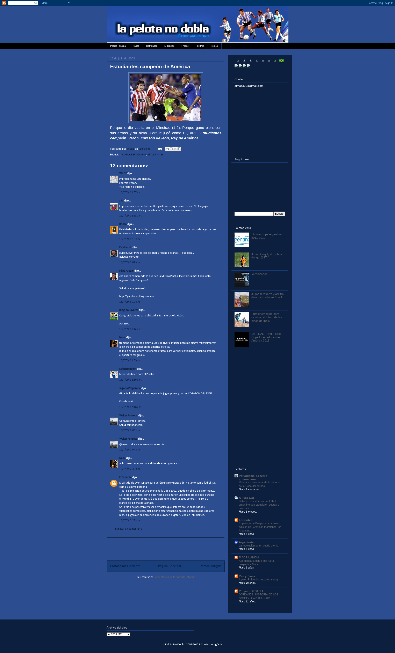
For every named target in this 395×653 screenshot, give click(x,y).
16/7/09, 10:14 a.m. (130, 329)
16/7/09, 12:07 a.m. (130, 192)
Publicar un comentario (128, 528)
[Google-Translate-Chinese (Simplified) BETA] (238, 62)
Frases (185, 46)
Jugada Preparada (130, 388)
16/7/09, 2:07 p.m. (130, 449)
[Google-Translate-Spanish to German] (250, 62)
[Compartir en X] (175, 149)
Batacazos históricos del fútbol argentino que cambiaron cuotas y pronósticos (259, 505)
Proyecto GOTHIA (251, 591)
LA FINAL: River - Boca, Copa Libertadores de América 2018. (266, 337)
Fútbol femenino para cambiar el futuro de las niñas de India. (266, 317)
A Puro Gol (246, 497)
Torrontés (245, 520)
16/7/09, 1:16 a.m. (130, 239)
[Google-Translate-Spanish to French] (244, 62)
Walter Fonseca (128, 415)
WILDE (123, 173)
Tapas (136, 46)
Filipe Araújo (126, 270)
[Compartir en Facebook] (179, 149)
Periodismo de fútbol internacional (253, 477)
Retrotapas (151, 46)
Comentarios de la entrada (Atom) (174, 577)
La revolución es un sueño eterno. (259, 545)
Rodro (123, 224)
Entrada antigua (210, 566)
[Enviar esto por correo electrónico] (167, 149)
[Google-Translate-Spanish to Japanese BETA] (263, 62)
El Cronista (125, 477)
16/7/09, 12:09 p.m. (130, 360)
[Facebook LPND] (240, 66)
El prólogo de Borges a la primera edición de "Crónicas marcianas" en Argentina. (260, 527)
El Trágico (169, 46)
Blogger (228, 644)
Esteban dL (125, 247)
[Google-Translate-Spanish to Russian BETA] (275, 62)
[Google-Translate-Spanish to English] (269, 62)
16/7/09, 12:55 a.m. (130, 215)
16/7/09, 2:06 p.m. (130, 430)
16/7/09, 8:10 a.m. (130, 301)
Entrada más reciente (125, 566)
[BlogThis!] (171, 149)
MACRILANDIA (249, 557)
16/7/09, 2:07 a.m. (130, 262)
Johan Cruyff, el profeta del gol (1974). (266, 255)
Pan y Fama (247, 576)
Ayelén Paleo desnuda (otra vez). (259, 579)
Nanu (122, 337)
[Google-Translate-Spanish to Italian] (256, 62)
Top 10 (214, 46)
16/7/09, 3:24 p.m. (130, 520)
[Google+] (244, 66)
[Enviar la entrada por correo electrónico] (160, 149)
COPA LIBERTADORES (134, 154)
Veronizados (259, 274)
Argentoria (246, 542)
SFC (121, 200)
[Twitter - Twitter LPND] (236, 66)
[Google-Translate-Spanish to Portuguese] (281, 62)
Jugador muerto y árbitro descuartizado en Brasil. (267, 295)
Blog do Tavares (128, 310)
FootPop (200, 46)
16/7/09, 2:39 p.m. (130, 469)
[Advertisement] (165, 547)
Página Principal (118, 46)
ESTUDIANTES (155, 154)
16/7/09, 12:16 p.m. (130, 379)
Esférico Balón (127, 368)
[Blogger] (248, 66)
